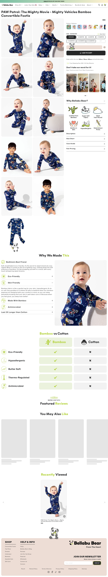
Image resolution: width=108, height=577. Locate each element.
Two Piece (8, 549)
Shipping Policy (72, 569)
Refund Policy (33, 569)
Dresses (7, 551)
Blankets (7, 556)
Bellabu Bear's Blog (26, 549)
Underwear (8, 554)
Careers (22, 564)
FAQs (22, 546)
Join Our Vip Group (25, 554)
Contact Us (23, 561)
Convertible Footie (10, 546)
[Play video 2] (83, 82)
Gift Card (8, 561)
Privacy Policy (60, 569)
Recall (23, 569)
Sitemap (84, 569)
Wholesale (23, 559)
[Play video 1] (71, 82)
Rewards (22, 556)
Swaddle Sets (9, 559)
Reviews (22, 551)
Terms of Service (46, 569)
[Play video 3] (94, 82)
